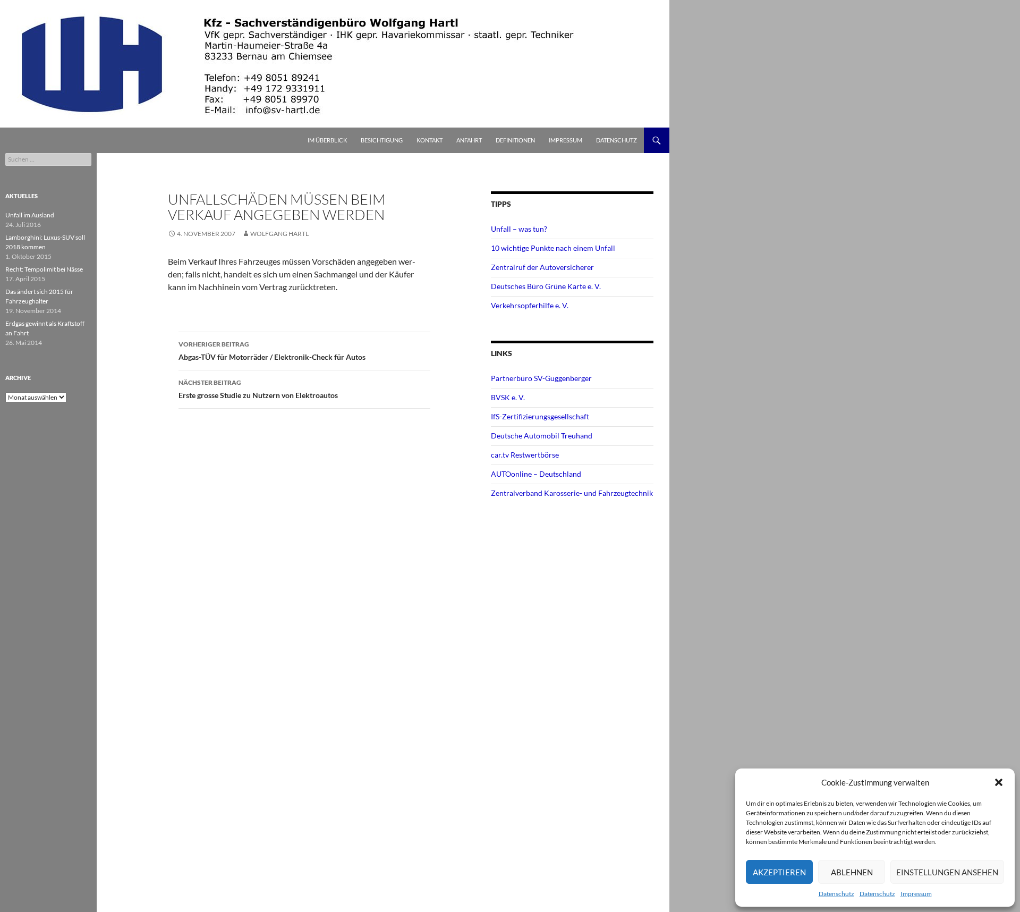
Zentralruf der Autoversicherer (542, 267)
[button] (998, 782)
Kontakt (429, 140)
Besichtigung (382, 140)
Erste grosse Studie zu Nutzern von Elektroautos (258, 389)
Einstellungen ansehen (947, 872)
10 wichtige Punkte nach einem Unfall (553, 247)
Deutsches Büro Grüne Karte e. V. (546, 286)
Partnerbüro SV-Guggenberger (541, 378)
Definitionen (515, 140)
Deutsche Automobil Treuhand (541, 435)
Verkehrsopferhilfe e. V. (529, 305)
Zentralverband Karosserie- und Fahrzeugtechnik (572, 492)
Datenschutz (836, 894)
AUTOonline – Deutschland (536, 473)
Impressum (916, 894)
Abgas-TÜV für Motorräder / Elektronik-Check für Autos (272, 350)
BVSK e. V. (508, 397)
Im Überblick (327, 140)
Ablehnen (852, 872)
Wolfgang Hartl (279, 234)
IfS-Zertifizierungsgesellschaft (540, 416)
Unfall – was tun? (519, 228)
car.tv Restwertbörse (525, 454)
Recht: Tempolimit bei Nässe (44, 269)
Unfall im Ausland (29, 215)
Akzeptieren (779, 872)
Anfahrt (469, 140)
